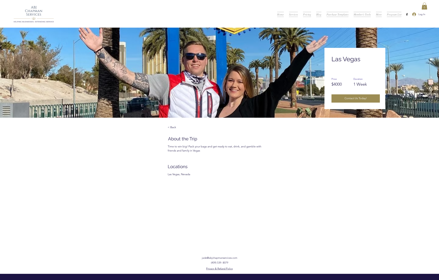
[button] (424, 6)
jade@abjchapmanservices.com (219, 257)
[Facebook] (407, 14)
